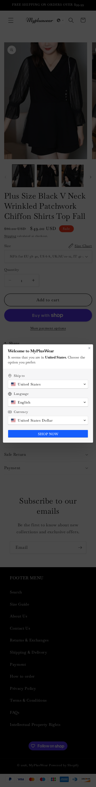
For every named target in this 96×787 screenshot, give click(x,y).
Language (21, 394)
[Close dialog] (89, 348)
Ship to (19, 376)
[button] (48, 384)
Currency (21, 412)
